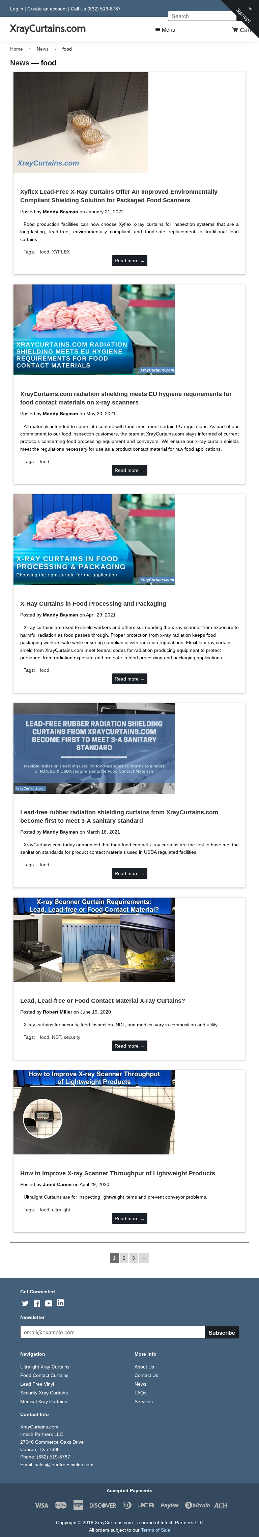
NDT (56, 1037)
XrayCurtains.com (48, 28)
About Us (144, 1366)
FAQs (140, 1392)
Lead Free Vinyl (37, 1384)
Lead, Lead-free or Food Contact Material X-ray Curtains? (102, 1000)
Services (144, 1401)
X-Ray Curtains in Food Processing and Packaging (93, 603)
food (44, 251)
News (43, 49)
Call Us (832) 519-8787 (96, 8)
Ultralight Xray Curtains (44, 1366)
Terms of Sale (155, 1530)
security (72, 1037)
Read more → (130, 260)
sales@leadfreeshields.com (64, 1464)
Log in (16, 8)
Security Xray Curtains (44, 1392)
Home (16, 49)
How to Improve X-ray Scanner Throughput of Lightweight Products (117, 1173)
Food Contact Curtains (44, 1375)
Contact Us (146, 1375)
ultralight (61, 1209)
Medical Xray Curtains (43, 1401)
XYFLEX (61, 251)
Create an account (47, 8)
